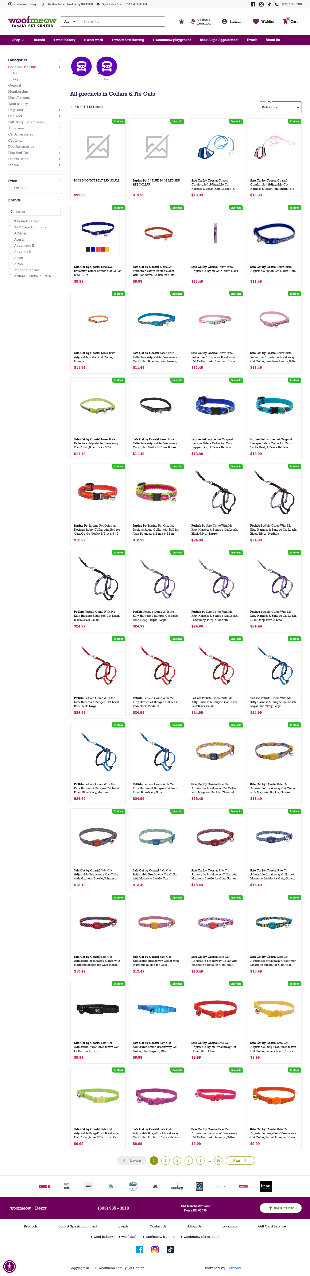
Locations (229, 1226)
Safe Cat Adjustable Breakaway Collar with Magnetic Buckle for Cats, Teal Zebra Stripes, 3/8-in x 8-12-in (273, 961)
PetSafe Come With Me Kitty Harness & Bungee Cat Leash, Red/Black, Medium (156, 702)
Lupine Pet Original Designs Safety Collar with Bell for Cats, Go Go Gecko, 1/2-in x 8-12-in (97, 530)
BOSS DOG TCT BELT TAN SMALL (96, 180)
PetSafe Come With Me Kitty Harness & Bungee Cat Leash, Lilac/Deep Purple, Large (156, 615)
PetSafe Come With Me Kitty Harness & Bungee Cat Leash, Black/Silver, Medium (273, 529)
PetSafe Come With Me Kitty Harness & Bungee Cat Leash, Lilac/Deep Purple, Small (273, 615)
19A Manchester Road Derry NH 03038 (69, 4)
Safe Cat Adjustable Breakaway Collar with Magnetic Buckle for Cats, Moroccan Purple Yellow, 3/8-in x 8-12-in (156, 961)
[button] (9, 1266)
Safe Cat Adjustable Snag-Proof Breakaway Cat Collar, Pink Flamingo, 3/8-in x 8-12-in (214, 1133)
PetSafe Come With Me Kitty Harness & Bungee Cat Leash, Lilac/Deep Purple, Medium (214, 615)
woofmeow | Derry (24, 4)
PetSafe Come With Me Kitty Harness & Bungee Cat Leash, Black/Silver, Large (214, 529)
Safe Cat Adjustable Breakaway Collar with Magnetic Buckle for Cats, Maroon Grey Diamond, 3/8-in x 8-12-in (97, 961)
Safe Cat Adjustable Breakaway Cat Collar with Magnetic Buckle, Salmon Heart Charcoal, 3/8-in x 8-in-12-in (97, 874)
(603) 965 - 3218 (292, 4)
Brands (39, 40)
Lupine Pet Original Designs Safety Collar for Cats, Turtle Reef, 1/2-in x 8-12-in (271, 443)
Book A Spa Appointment (219, 40)
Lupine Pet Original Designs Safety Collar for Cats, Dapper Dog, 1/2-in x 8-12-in (212, 443)
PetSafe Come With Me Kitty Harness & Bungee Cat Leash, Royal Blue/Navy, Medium (97, 788)
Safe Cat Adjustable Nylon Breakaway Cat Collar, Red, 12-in (213, 1046)
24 (218, 1160)
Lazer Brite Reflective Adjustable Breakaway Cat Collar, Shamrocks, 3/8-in (96, 443)
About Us (273, 40)
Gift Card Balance (272, 1226)
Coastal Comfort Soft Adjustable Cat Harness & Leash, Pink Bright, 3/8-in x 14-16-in (274, 185)
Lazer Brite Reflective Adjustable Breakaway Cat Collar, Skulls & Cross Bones (155, 443)
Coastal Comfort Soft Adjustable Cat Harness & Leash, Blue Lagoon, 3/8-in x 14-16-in (214, 185)
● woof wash (93, 40)
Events (252, 40)
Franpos (233, 1268)
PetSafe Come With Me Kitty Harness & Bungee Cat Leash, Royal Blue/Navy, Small (156, 788)
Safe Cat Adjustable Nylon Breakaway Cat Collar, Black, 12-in (96, 1046)
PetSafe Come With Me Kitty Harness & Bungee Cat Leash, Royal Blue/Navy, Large (273, 702)
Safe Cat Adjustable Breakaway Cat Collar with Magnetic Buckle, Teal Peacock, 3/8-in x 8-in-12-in (155, 874)
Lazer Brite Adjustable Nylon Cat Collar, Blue (273, 268)
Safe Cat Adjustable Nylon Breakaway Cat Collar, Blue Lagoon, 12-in (155, 1046)
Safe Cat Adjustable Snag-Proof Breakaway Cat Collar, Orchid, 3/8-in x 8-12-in (156, 1133)
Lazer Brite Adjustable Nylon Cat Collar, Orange (94, 357)
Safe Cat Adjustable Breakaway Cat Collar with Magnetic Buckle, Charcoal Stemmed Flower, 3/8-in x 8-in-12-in (214, 788)
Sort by (267, 101)
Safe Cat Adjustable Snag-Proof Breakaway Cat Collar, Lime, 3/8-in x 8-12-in (97, 1133)
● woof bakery (64, 40)
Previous (135, 1160)
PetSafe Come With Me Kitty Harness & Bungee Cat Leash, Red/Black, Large (97, 702)
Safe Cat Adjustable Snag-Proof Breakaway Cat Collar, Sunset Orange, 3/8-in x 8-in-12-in (273, 1133)
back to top (284, 1208)
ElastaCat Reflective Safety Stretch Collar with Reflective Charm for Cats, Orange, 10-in (154, 271)
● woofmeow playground (172, 40)
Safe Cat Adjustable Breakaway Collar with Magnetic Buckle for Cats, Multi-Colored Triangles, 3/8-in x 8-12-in (215, 961)
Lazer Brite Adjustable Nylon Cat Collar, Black (214, 268)
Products (31, 1226)
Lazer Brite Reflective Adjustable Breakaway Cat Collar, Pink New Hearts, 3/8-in (273, 357)
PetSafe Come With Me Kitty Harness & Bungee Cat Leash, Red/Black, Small (214, 702)
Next (236, 1160)
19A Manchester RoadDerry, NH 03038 (195, 1208)
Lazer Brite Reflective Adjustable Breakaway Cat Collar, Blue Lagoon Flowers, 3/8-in (155, 357)
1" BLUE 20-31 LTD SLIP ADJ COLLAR (156, 182)
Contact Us (158, 1226)
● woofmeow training (127, 40)
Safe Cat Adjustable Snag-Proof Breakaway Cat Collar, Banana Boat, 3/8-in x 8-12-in (273, 1047)
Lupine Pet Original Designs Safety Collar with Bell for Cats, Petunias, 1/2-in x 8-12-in (156, 529)
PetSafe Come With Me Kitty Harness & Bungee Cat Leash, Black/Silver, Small (97, 615)
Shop (16, 40)
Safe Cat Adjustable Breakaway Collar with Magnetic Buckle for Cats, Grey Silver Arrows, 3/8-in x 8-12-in (273, 874)
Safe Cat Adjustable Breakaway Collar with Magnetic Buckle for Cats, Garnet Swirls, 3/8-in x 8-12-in (214, 874)
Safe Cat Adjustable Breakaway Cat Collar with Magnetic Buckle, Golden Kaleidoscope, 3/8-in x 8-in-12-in (272, 788)
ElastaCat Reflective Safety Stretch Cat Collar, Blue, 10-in (98, 270)
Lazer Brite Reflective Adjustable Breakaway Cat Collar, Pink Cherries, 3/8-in (213, 357)
